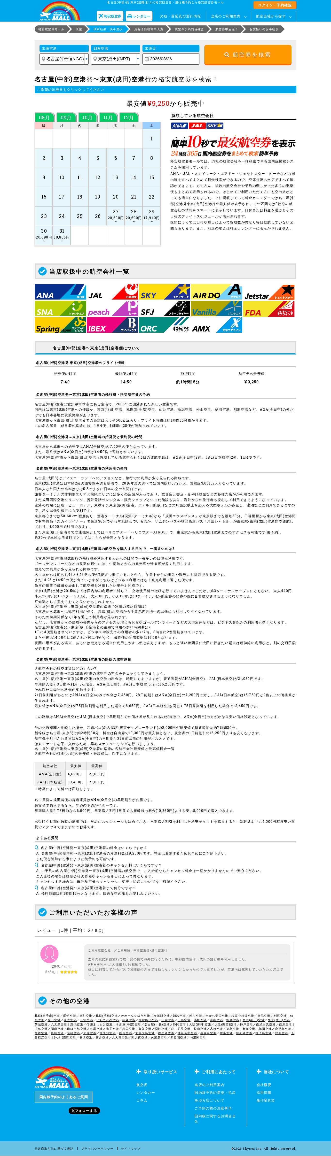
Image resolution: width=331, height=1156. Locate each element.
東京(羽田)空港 (254, 1020)
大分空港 (89, 1033)
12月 (129, 117)
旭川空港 (86, 1015)
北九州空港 (108, 1033)
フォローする (86, 1110)
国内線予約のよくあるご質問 (63, 1096)
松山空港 (200, 1029)
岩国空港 (128, 1029)
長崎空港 (57, 1033)
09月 (66, 117)
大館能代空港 (148, 1020)
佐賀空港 (125, 1033)
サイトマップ (131, 1148)
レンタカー (145, 1092)
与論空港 (226, 1033)
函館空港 (69, 1015)
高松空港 (216, 1029)
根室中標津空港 (242, 1015)
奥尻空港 (264, 1015)
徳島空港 (232, 1029)
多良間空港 (178, 1037)
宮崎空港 (73, 1033)
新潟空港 (76, 1024)
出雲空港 (96, 1029)
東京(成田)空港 (279, 1020)
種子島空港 (263, 1033)
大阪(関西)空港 (226, 1024)
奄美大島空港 (145, 1033)
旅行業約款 (266, 1100)
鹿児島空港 (283, 1029)
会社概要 (264, 1084)
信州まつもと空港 (99, 1024)
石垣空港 (86, 1037)
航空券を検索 (250, 55)
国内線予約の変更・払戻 (215, 1092)
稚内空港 (195, 1015)
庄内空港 (167, 1020)
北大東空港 (120, 1037)
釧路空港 (179, 1015)
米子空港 (112, 1029)
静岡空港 (179, 1024)
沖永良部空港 (187, 1033)
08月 (44, 117)
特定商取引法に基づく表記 (54, 1148)
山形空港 (184, 1020)
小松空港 (200, 1020)
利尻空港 (280, 1015)
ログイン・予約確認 (275, 5)
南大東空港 (139, 1037)
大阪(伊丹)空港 (200, 1024)
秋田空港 (54, 1020)
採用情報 (264, 1092)
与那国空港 (198, 1037)
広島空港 (41, 1029)
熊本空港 (41, 1033)
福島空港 (128, 1020)
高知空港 (249, 1029)
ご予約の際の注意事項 (213, 1108)
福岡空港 (265, 1029)
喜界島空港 (208, 1033)
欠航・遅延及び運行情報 (180, 16)
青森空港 (70, 1020)
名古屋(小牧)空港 (157, 1024)
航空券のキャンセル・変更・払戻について (120, 881)
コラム (142, 1100)
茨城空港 (41, 1024)
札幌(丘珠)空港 (107, 1015)
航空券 (142, 1084)
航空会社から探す (271, 16)
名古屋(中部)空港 (128, 1024)
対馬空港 (281, 1033)
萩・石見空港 (180, 1029)
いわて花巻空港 (107, 1020)
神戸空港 (246, 1024)
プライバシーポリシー (97, 1148)
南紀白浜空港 (266, 1024)
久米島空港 (159, 1037)
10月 (87, 117)
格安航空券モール (51, 29)
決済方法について (209, 1100)
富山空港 (216, 1020)
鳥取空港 (145, 1029)
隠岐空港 (161, 1029)
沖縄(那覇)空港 (65, 1037)
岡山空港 (57, 1029)
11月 (108, 117)
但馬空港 (285, 1024)
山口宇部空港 (77, 1029)
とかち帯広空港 (216, 1015)
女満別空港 (162, 1015)
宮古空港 (102, 1037)
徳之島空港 (166, 1033)
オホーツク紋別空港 (135, 1015)
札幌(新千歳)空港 (47, 1015)
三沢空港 (86, 1020)
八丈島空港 (59, 1024)
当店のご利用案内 (226, 16)
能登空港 (232, 1020)
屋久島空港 (244, 1033)
